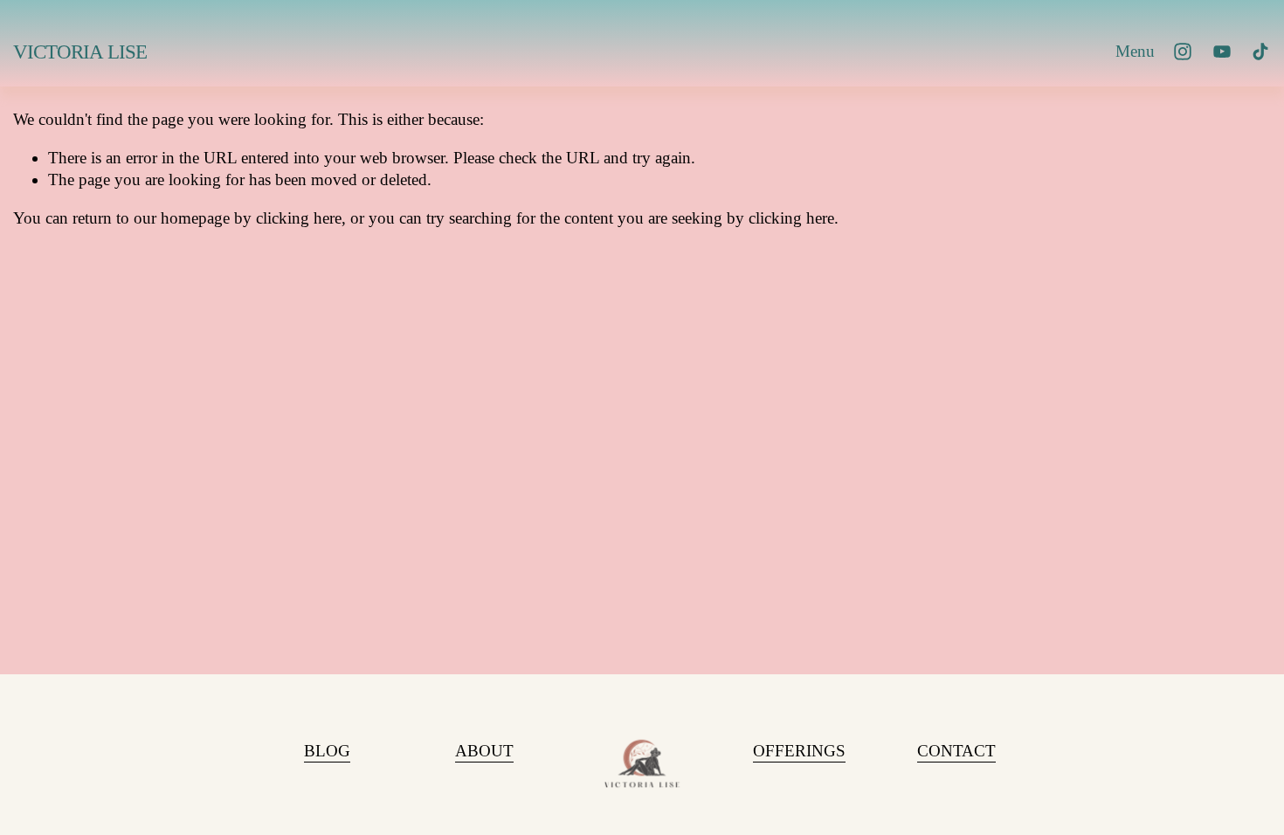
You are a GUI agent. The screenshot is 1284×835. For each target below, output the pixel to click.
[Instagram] (1182, 51)
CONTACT (956, 751)
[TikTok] (1260, 51)
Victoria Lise (80, 52)
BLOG (327, 751)
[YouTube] (1222, 51)
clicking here (299, 218)
